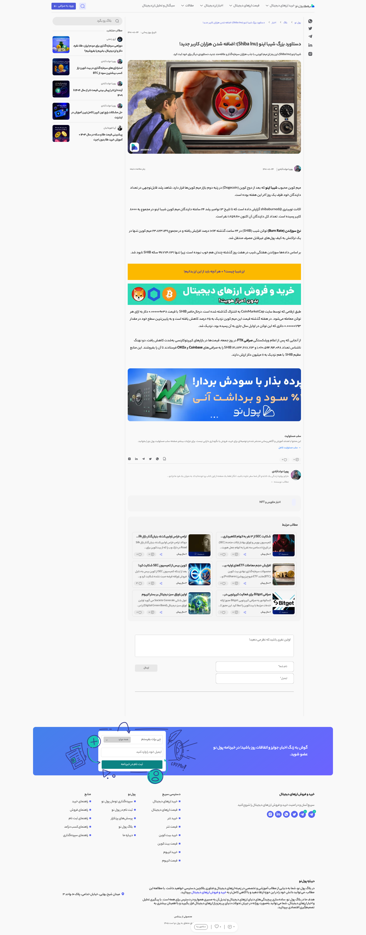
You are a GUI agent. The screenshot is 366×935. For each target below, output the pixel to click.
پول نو (298, 23)
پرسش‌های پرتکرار (122, 818)
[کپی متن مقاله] (164, 459)
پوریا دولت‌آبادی (280, 471)
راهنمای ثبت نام (78, 818)
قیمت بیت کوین (167, 844)
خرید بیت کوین (168, 835)
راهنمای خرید (80, 801)
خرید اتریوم (170, 852)
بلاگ (285, 23)
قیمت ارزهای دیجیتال (246, 5)
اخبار (274, 23)
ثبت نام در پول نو (122, 810)
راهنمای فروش (79, 810)
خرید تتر (172, 818)
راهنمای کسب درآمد (76, 827)
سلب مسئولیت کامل (290, 448)
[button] (217, 417)
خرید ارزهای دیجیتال (282, 5)
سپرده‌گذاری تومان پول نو (117, 801)
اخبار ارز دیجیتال (213, 5)
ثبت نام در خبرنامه (132, 764)
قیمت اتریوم (169, 861)
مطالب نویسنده (280, 482)
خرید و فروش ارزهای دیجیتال (208, 892)
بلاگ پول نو (126, 827)
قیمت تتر (171, 827)
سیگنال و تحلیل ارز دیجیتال (158, 5)
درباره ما (128, 835)
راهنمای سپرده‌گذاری (75, 835)
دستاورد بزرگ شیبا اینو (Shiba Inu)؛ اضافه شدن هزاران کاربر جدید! (234, 23)
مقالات (189, 5)
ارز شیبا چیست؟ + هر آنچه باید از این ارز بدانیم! (214, 271)
